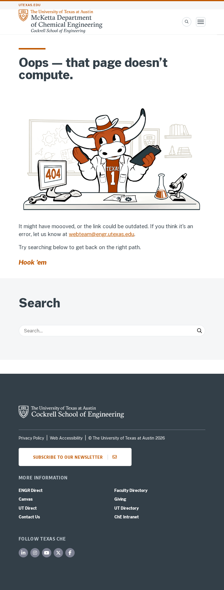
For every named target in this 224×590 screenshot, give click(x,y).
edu (129, 234)
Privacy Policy (31, 438)
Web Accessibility (66, 438)
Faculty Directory (131, 490)
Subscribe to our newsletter (68, 457)
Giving (120, 499)
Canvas (26, 499)
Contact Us (29, 517)
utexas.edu (30, 5)
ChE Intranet (126, 517)
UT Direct (28, 508)
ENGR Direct (31, 490)
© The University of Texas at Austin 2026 (126, 438)
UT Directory (126, 508)
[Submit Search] (199, 330)
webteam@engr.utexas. (97, 234)
